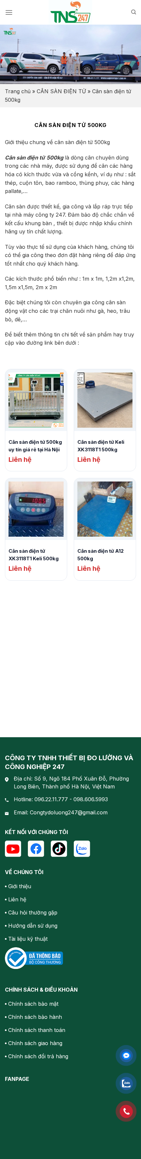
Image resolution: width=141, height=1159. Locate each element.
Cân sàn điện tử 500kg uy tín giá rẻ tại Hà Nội (35, 446)
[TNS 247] (71, 12)
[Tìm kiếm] (133, 12)
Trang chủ (17, 91)
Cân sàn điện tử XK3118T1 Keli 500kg (34, 555)
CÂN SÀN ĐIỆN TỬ (61, 91)
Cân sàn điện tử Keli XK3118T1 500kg (100, 446)
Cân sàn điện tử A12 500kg (100, 555)
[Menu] (9, 12)
